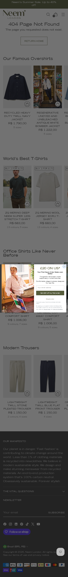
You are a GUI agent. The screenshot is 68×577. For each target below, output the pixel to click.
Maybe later (50, 299)
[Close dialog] (64, 266)
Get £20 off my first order (50, 293)
